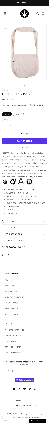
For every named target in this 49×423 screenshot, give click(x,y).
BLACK (18, 114)
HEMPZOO (15, 414)
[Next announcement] (44, 3)
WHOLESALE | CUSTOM (14, 297)
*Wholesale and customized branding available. (22, 176)
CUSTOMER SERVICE (13, 352)
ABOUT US (9, 280)
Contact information (32, 417)
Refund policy (25, 414)
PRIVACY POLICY (11, 308)
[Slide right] (30, 85)
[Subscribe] (41, 371)
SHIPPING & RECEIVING (14, 341)
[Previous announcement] (4, 3)
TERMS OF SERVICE (12, 314)
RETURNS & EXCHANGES (14, 336)
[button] (5, 13)
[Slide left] (19, 85)
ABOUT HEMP (10, 286)
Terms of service (17, 417)
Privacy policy (37, 414)
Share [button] (6, 255)
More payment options (24, 147)
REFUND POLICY (11, 303)
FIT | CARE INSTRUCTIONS (15, 330)
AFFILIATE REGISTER (13, 347)
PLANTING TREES (12, 291)
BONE (7, 114)
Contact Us (39, 421)
